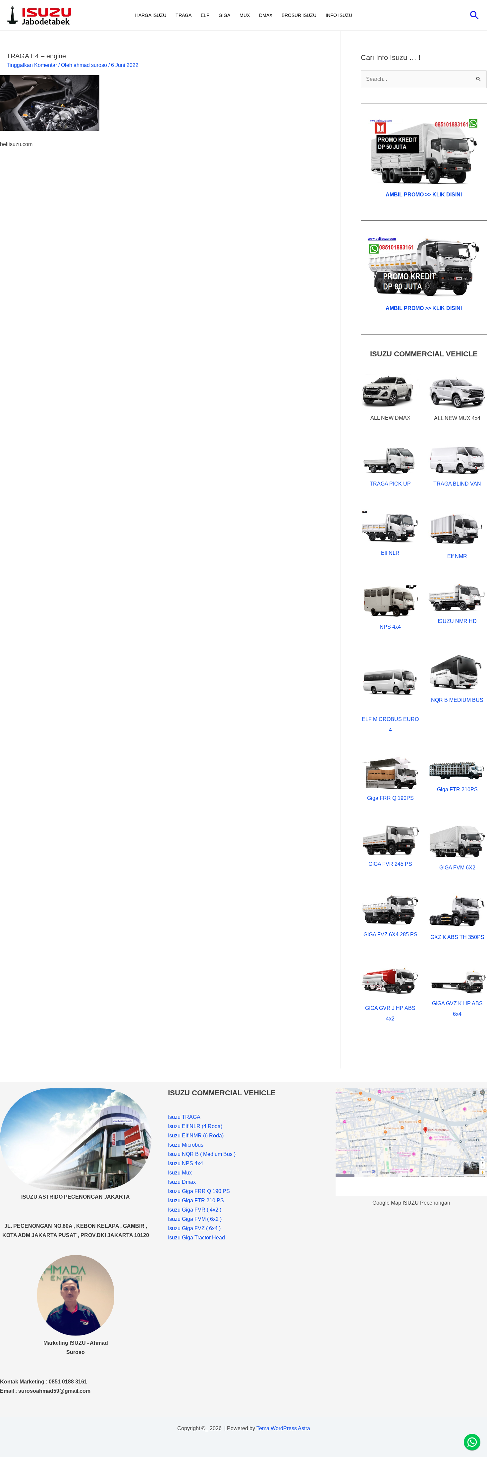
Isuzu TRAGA (184, 1117)
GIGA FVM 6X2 (457, 867)
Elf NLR (390, 553)
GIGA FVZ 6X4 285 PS (390, 934)
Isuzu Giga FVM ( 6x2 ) (195, 1219)
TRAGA (183, 15)
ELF (205, 15)
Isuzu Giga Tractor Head (196, 1237)
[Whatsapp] (472, 1442)
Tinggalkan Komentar (32, 65)
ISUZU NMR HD (457, 621)
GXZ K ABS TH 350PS (457, 937)
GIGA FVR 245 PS (390, 864)
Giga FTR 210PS (457, 789)
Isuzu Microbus (185, 1145)
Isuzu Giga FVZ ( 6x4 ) (194, 1228)
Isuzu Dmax (182, 1182)
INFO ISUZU (339, 15)
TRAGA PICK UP (390, 484)
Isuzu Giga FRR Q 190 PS (199, 1191)
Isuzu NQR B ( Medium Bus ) (202, 1154)
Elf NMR (457, 556)
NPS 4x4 (390, 627)
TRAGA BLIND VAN (457, 484)
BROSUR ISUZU (299, 15)
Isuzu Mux (180, 1172)
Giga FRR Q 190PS (390, 798)
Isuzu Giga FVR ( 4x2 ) (194, 1210)
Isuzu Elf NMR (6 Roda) (196, 1135)
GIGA (224, 15)
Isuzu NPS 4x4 (185, 1163)
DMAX (265, 15)
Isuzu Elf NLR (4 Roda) (195, 1126)
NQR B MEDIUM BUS (457, 700)
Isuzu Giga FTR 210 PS (196, 1200)
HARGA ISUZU (150, 15)
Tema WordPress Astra (283, 1428)
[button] (474, 15)
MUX (245, 15)
